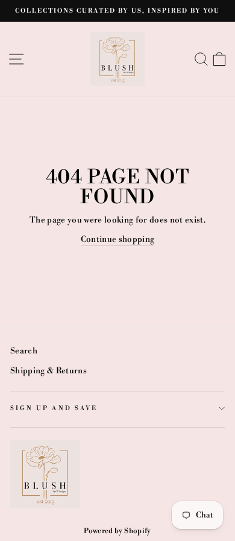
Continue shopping (118, 239)
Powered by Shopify (117, 531)
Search (23, 351)
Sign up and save (54, 408)
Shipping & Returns (48, 370)
